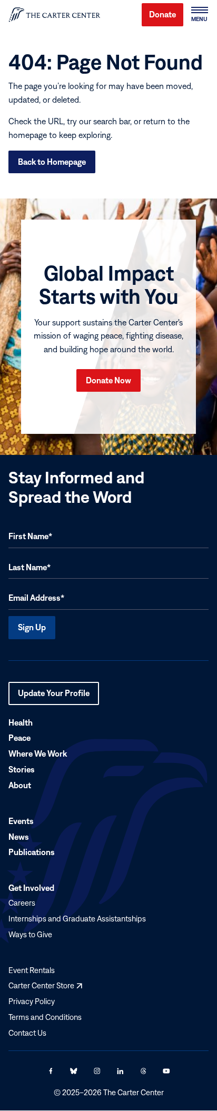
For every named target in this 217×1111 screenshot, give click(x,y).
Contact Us (27, 1032)
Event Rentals (31, 970)
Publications (31, 852)
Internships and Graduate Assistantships (77, 918)
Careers (21, 902)
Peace (19, 738)
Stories (21, 770)
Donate (162, 14)
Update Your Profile (54, 696)
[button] (199, 14)
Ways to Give (30, 934)
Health (20, 722)
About (19, 785)
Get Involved (31, 888)
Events (21, 821)
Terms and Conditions (45, 1017)
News (18, 836)
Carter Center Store (45, 985)
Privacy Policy (31, 1001)
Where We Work (37, 754)
